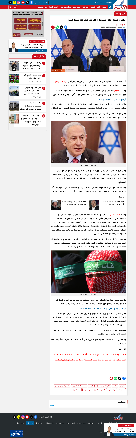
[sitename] (118, 417)
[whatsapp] (53, 27)
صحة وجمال (39, 423)
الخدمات (86, 7)
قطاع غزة (121, 390)
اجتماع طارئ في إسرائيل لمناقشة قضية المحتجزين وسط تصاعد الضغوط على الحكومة (90, 360)
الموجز (117, 90)
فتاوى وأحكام (49, 423)
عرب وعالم (30, 423)
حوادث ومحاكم (20, 423)
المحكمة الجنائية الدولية (79, 386)
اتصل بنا (101, 431)
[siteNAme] (120, 4)
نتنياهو (122, 386)
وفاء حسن (120, 24)
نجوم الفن (76, 7)
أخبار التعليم (95, 7)
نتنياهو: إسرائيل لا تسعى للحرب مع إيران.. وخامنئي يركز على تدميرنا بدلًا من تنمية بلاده (90, 354)
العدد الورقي (39, 2)
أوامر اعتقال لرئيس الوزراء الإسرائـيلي (99, 386)
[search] (10, 7)
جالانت (115, 386)
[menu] (15, 7)
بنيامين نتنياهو (61, 81)
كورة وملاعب (42, 7)
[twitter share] (61, 27)
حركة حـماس (115, 214)
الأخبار (104, 7)
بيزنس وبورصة (66, 7)
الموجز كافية (53, 7)
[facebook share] (65, 27)
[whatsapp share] (57, 27)
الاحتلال (103, 390)
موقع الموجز (87, 390)
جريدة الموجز (76, 390)
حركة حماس (112, 390)
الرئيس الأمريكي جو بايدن (62, 386)
